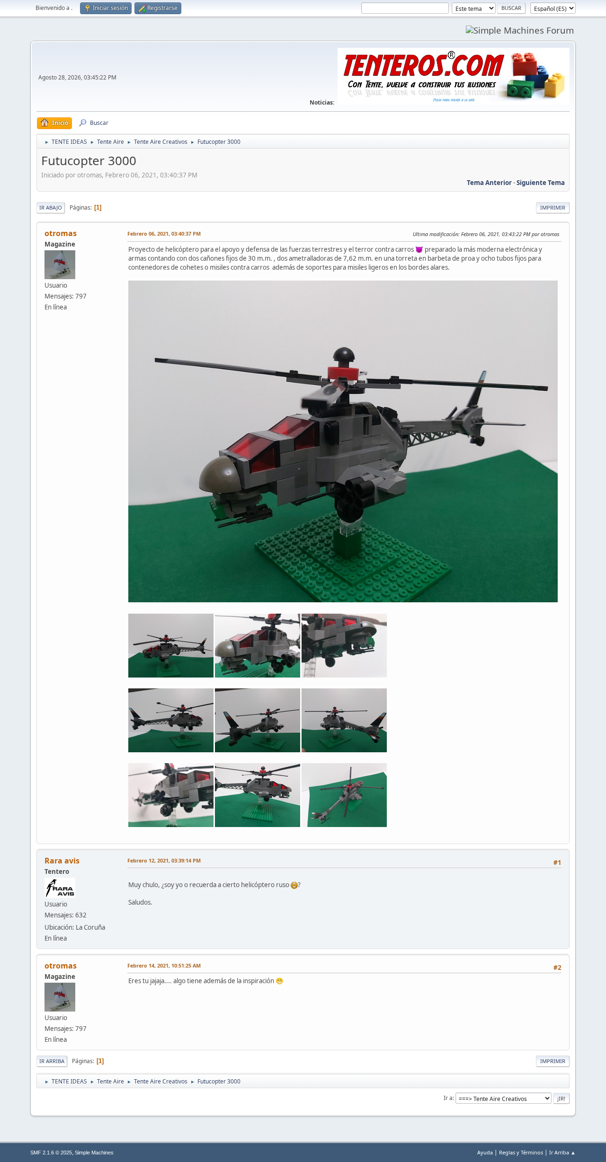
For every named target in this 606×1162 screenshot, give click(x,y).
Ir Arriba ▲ (562, 1152)
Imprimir (552, 207)
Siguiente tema (541, 182)
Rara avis (62, 860)
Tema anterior (489, 182)
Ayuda (485, 1152)
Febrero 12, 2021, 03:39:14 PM (164, 860)
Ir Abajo (50, 207)
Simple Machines (94, 1152)
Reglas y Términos (521, 1152)
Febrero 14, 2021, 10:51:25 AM (164, 965)
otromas (61, 233)
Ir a (448, 1098)
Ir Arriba (51, 1061)
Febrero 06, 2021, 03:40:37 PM (164, 233)
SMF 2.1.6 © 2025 (51, 1152)
